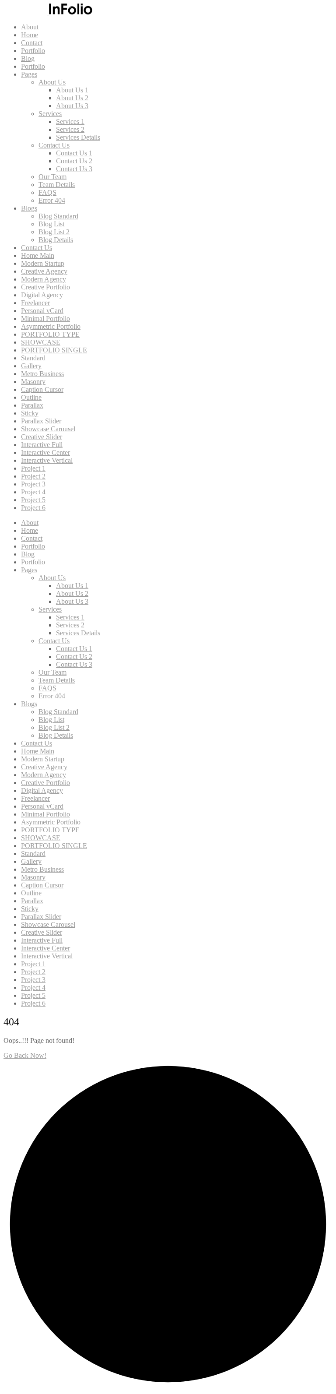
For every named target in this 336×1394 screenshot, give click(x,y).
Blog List (51, 224)
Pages (29, 74)
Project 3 (33, 484)
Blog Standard (58, 216)
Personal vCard (42, 310)
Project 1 (33, 468)
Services (50, 113)
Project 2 (33, 476)
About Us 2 (72, 98)
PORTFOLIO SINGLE (54, 350)
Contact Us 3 (74, 168)
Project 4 (33, 492)
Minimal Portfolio (45, 318)
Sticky (29, 413)
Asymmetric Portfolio (50, 326)
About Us (52, 82)
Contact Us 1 (74, 153)
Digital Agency (42, 295)
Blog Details (55, 239)
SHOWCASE (40, 342)
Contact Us (54, 145)
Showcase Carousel (48, 429)
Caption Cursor (42, 389)
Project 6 (33, 507)
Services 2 (70, 129)
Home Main (37, 255)
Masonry (33, 381)
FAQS (47, 192)
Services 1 (70, 121)
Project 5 (33, 499)
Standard (33, 358)
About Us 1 (72, 90)
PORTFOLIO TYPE (50, 334)
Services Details (78, 137)
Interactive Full (42, 444)
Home (29, 35)
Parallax (32, 405)
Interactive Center (45, 452)
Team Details (56, 184)
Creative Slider (41, 436)
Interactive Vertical (47, 460)
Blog (28, 58)
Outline (31, 397)
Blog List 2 (54, 232)
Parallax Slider (41, 421)
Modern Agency (43, 279)
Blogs (29, 208)
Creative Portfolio (45, 287)
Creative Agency (44, 271)
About (29, 27)
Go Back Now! (25, 1055)
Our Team (52, 176)
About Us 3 (72, 105)
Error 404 (51, 200)
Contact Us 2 (74, 161)
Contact (31, 42)
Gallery (31, 366)
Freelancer (35, 302)
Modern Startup (42, 263)
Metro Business (42, 373)
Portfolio (33, 50)
